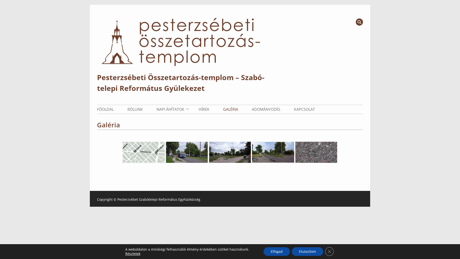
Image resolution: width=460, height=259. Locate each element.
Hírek (204, 109)
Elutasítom (307, 251)
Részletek (132, 254)
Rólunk (135, 109)
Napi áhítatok (170, 109)
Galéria (230, 109)
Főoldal (105, 109)
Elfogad (277, 251)
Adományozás (266, 109)
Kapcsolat (304, 109)
